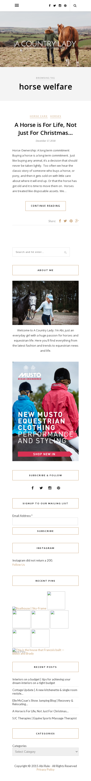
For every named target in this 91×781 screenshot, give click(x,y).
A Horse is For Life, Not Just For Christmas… (46, 129)
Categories (19, 746)
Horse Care (39, 116)
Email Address (22, 515)
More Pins (18, 651)
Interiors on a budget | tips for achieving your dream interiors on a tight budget (41, 681)
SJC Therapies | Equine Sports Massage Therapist (44, 718)
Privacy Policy (46, 769)
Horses (55, 116)
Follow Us (18, 565)
